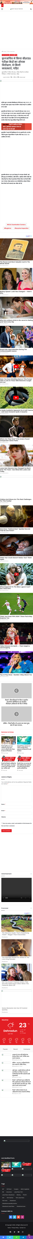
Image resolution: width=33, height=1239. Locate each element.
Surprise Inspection (21, 228)
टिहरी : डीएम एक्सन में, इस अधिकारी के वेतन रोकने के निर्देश (21, 1091)
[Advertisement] (16, 29)
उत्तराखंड (12, 55)
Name (3, 804)
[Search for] (31, 9)
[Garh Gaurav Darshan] (16, 9)
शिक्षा (16, 55)
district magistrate (25, 1189)
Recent (15, 1049)
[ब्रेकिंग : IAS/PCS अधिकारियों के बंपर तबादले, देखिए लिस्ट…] (6, 1065)
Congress (16, 1189)
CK (27, 1225)
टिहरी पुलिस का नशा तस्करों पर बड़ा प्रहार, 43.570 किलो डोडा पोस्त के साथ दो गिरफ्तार (8, 748)
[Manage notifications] (29, 1235)
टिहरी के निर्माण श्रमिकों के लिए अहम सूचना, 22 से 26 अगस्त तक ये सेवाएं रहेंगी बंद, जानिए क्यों (8, 766)
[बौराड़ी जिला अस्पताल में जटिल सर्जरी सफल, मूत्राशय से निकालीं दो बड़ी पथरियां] (24, 740)
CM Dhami (9, 1189)
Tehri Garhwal (10, 51)
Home (4, 51)
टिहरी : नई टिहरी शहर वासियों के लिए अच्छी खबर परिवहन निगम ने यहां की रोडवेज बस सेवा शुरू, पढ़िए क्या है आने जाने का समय (21, 1082)
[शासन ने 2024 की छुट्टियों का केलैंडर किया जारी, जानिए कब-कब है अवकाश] (6, 1057)
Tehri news (4, 1200)
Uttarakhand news (21, 1206)
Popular (5, 1049)
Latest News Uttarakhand (8, 1194)
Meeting (19, 1194)
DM (3, 1192)
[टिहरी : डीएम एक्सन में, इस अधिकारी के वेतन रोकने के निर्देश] (6, 1092)
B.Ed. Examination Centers (17, 224)
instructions (9, 1192)
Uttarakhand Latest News (8, 1206)
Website (3, 817)
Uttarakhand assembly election (9, 1203)
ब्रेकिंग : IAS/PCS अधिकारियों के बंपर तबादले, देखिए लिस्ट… (20, 1063)
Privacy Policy (15, 1227)
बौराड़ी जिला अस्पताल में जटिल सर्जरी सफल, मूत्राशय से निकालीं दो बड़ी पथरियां (24, 748)
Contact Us (22, 1227)
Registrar (8, 228)
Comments (27, 1049)
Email (3, 810)
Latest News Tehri (18, 1192)
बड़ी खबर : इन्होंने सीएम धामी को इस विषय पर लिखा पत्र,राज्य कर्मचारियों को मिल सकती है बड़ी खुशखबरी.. (21, 1072)
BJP (3, 1189)
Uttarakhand (13, 1200)
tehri (3, 1197)
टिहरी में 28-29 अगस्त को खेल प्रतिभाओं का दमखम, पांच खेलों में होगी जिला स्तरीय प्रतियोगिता (24, 766)
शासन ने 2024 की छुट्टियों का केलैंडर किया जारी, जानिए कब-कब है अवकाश (21, 1056)
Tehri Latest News (20, 1197)
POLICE (25, 1194)
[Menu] (2, 9)
